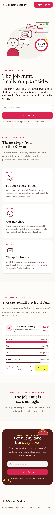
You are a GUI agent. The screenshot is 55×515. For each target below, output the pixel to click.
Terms (39, 507)
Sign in (31, 507)
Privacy (48, 507)
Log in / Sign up (43, 4)
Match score (21, 507)
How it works (7, 507)
